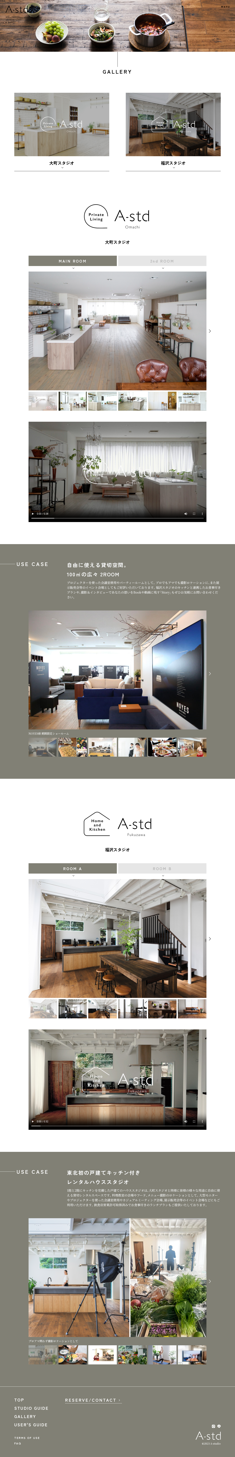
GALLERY (25, 1416)
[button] (210, 331)
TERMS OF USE (27, 1438)
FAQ (17, 1443)
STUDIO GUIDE (31, 1408)
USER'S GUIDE (31, 1424)
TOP (19, 1400)
